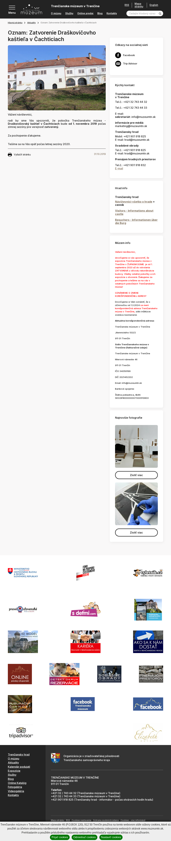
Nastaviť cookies (111, 837)
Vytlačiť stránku (22, 154)
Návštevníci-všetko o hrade (133, 201)
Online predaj (85, 13)
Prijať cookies (60, 837)
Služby (69, 13)
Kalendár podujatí (19, 766)
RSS (127, 5)
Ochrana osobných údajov (106, 820)
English (154, 5)
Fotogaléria (15, 787)
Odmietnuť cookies (84, 837)
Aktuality (31, 22)
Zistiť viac (136, 475)
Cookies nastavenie (81, 820)
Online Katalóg (17, 783)
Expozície (14, 770)
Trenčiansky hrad (19, 754)
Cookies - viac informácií (133, 820)
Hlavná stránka (15, 22)
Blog (100, 13)
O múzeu (56, 13)
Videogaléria (16, 791)
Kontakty (112, 13)
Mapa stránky (139, 5)
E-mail (119, 168)
